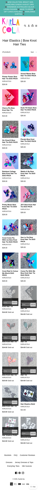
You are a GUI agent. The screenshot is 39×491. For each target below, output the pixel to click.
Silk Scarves (27, 466)
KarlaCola (21, 479)
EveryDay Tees (13, 466)
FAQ (15, 455)
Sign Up (14, 302)
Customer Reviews (27, 455)
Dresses (9, 462)
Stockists (7, 455)
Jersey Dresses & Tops (24, 462)
